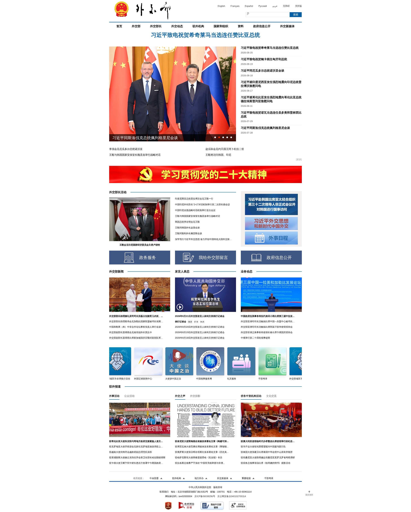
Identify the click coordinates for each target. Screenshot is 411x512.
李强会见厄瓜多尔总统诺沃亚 (126, 149)
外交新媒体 (287, 26)
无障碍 (286, 6)
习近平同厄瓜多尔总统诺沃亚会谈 (205, 44)
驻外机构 (198, 26)
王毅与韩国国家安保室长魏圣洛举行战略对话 (135, 154)
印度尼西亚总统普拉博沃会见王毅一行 (194, 198)
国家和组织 (221, 26)
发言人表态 (182, 271)
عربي (274, 6)
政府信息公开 (262, 26)
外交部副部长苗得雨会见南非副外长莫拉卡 (130, 332)
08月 (190, 322)
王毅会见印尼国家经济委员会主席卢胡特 (139, 245)
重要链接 (246, 478)
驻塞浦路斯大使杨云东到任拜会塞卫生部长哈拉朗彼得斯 (137, 457)
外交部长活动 (118, 192)
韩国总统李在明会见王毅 (187, 222)
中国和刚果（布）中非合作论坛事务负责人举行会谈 (135, 327)
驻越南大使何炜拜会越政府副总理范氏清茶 (130, 452)
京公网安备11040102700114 (231, 496)
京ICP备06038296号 (204, 496)
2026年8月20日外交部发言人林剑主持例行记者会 (199, 327)
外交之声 (180, 396)
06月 (202, 322)
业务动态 (246, 271)
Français (235, 6)
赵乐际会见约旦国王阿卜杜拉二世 (225, 149)
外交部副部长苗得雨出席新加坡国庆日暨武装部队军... (136, 338)
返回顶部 (309, 495)
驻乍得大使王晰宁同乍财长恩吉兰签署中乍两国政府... (136, 463)
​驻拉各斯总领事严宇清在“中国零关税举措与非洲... (200, 463)
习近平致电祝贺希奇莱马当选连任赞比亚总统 (270, 47)
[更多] (299, 159)
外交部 (136, 26)
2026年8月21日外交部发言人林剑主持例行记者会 (199, 316)
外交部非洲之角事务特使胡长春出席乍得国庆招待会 (267, 332)
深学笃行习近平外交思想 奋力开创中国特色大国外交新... (203, 239)
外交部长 (156, 26)
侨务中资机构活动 (251, 396)
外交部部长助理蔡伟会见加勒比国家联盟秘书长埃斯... (136, 321)
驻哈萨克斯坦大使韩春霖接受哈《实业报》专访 (198, 457)
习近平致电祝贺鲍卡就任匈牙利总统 (264, 59)
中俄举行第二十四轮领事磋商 (255, 338)
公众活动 (129, 396)
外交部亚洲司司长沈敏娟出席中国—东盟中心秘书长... (267, 321)
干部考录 (268, 478)
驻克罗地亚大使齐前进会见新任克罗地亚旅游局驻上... (136, 446)
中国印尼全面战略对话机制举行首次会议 (195, 210)
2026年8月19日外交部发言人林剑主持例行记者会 (199, 332)
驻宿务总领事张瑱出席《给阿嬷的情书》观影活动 (265, 463)
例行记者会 (180, 321)
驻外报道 (115, 386)
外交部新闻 (116, 271)
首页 (119, 26)
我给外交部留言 (213, 257)
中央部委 (154, 478)
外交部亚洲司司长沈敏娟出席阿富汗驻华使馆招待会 (267, 327)
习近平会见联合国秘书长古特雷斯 (141, 138)
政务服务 (147, 257)
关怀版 (298, 6)
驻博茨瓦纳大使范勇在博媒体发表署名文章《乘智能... (202, 446)
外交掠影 (195, 396)
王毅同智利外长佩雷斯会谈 (188, 233)
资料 (241, 26)
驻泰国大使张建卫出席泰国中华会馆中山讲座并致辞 (267, 452)
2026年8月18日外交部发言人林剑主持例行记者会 (199, 338)
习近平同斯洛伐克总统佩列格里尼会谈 (265, 127)
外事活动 (114, 396)
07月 (196, 322)
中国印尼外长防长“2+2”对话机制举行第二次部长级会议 (202, 204)
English (221, 6)
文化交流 (271, 396)
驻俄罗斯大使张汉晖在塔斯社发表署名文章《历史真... (202, 452)
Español (249, 6)
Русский (262, 6)
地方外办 (199, 478)
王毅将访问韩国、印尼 (218, 154)
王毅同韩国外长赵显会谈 (187, 227)
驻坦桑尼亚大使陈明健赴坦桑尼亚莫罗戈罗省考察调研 (268, 457)
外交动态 (177, 26)
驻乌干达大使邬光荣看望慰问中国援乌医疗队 (263, 446)
